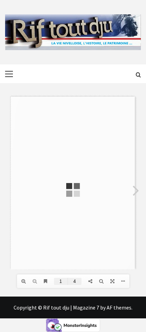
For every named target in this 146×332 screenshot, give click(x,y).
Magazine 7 (86, 307)
